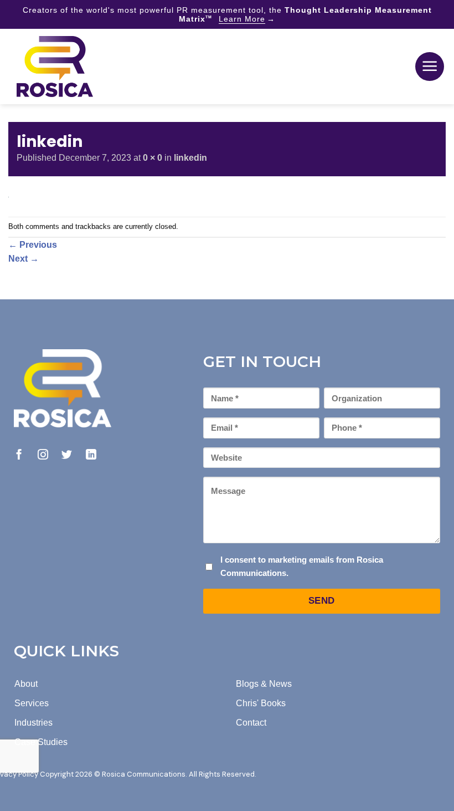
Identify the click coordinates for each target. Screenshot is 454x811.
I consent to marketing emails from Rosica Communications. (301, 566)
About (26, 683)
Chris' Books (261, 703)
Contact (251, 722)
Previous (32, 244)
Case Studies (41, 742)
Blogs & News (264, 683)
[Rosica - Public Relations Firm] (55, 66)
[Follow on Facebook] (19, 455)
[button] (429, 66)
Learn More (242, 18)
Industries (33, 722)
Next (23, 258)
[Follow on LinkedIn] (91, 455)
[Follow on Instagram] (43, 455)
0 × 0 (152, 157)
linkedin (190, 157)
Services (31, 703)
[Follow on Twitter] (66, 455)
